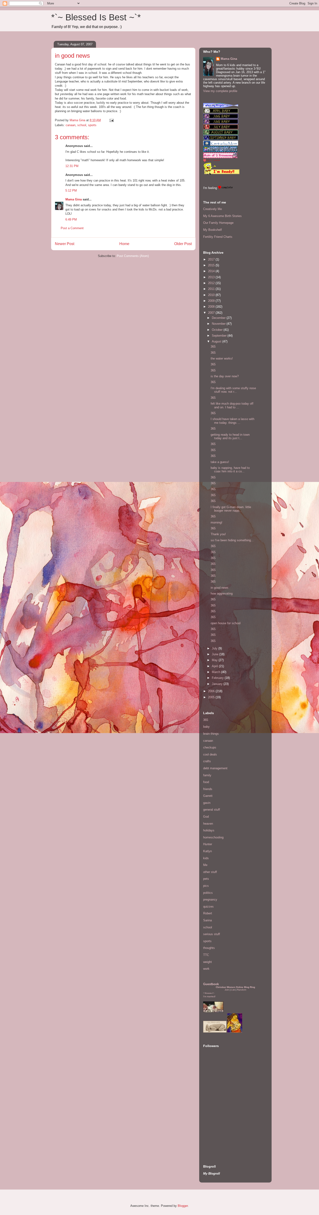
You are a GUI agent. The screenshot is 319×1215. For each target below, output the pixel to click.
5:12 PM (71, 190)
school (81, 125)
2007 (212, 312)
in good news (219, 587)
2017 (212, 259)
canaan (70, 125)
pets (206, 878)
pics (206, 885)
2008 (212, 306)
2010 (212, 295)
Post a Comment (72, 228)
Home (124, 244)
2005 (212, 697)
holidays (208, 830)
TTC (206, 955)
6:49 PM (71, 219)
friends (207, 789)
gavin (206, 803)
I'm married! (209, 996)
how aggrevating (222, 593)
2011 (212, 289)
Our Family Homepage (218, 222)
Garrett (208, 796)
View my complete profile (220, 91)
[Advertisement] (217, 1125)
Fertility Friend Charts (217, 237)
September (219, 335)
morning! (216, 522)
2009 (212, 301)
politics (208, 892)
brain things (211, 733)
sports (92, 125)
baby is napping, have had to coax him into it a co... (230, 469)
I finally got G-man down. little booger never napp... (231, 509)
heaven (208, 823)
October (217, 329)
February (218, 678)
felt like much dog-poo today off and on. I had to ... (232, 405)
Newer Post (64, 244)
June (215, 654)
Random (241, 989)
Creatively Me (212, 209)
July (215, 648)
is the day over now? (225, 376)
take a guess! (220, 462)
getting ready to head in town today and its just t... (230, 436)
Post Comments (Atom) (133, 256)
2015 (212, 265)
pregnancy (210, 899)
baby (206, 726)
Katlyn (207, 851)
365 (213, 346)
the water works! (222, 358)
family (207, 775)
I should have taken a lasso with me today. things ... (232, 420)
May (215, 660)
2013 (212, 277)
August (217, 341)
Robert (207, 913)
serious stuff (211, 934)
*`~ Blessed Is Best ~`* (96, 17)
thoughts (209, 948)
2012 (212, 283)
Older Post (183, 244)
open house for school (226, 623)
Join (227, 989)
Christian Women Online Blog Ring (235, 987)
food (206, 782)
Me (205, 865)
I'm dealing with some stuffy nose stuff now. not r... (233, 390)
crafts (207, 761)
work (206, 968)
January (217, 684)
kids (206, 858)
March (216, 672)
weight (207, 962)
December (219, 318)
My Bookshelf (212, 230)
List (233, 989)
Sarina (207, 920)
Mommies (208, 993)
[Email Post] (111, 120)
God (206, 816)
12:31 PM (71, 166)
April (215, 666)
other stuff (210, 872)
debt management (215, 768)
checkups (209, 747)
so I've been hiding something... (232, 540)
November (219, 323)
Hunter (207, 844)
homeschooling (213, 837)
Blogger (183, 1206)
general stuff (211, 809)
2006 (212, 691)
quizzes (208, 906)
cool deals (210, 754)
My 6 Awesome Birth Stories (222, 216)
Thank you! (218, 534)
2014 (212, 271)
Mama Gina (73, 199)
